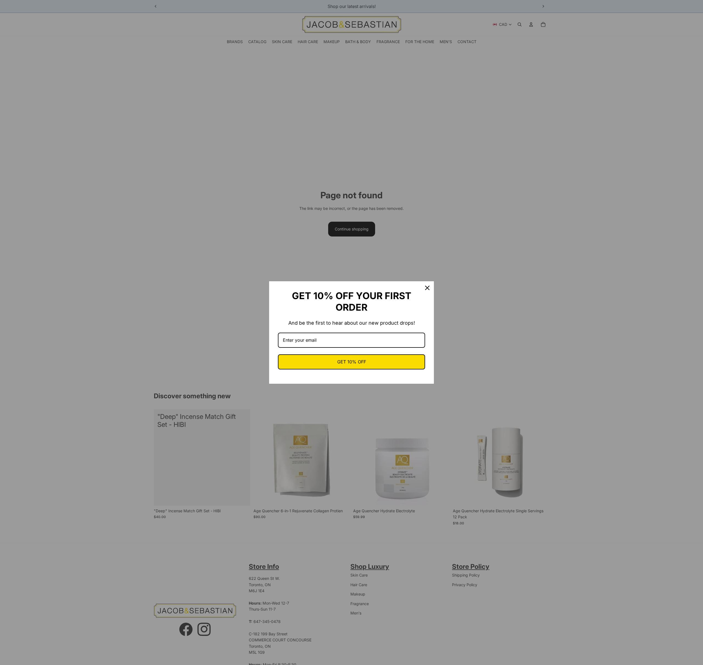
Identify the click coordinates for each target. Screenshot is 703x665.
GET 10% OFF (351, 362)
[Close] (427, 287)
